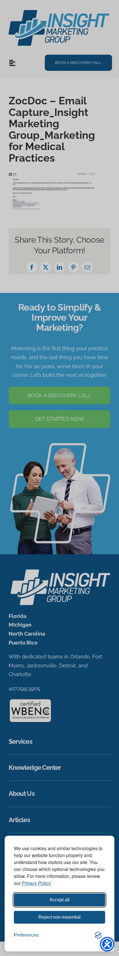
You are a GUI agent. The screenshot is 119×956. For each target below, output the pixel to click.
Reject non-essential (59, 917)
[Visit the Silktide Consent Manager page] (98, 935)
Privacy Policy (36, 883)
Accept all (59, 899)
